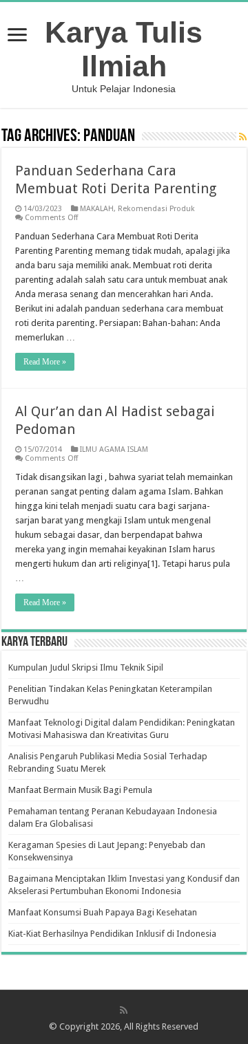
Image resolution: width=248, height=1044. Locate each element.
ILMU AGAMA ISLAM (114, 449)
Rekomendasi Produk (156, 208)
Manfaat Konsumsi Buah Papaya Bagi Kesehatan (102, 912)
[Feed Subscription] (243, 136)
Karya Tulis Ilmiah (124, 49)
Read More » (44, 362)
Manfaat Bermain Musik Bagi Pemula (80, 790)
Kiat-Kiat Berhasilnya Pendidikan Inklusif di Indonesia (112, 933)
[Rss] (123, 1010)
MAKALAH (97, 208)
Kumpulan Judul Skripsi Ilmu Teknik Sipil (85, 667)
